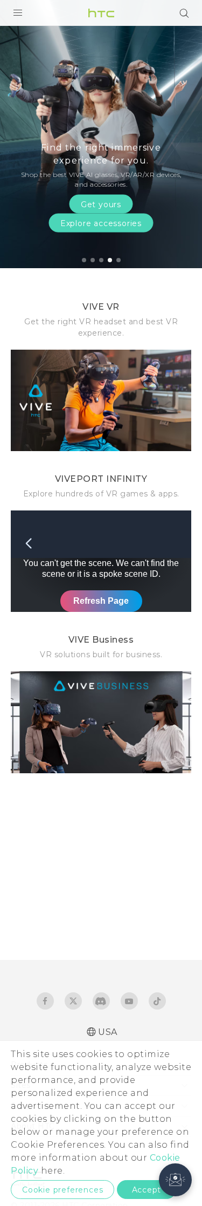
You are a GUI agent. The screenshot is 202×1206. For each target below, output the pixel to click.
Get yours (101, 204)
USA (107, 1032)
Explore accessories (101, 223)
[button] (175, 1179)
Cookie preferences (62, 1190)
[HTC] (101, 12)
